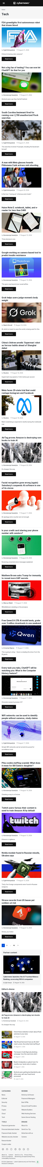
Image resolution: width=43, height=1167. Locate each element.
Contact (11, 1155)
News (3, 1095)
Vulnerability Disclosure (8, 1158)
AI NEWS (7, 972)
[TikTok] (19, 1149)
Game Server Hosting (28, 1117)
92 (14, 945)
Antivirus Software (28, 1095)
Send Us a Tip (26, 1129)
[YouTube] (11, 1149)
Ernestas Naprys (9, 648)
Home (3, 9)
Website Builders (27, 1110)
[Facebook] (7, 1149)
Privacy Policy (28, 1155)
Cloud (3, 1113)
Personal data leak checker (10, 1129)
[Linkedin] (15, 1149)
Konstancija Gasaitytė (11, 95)
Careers (24, 1137)
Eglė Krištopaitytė (9, 50)
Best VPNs (25, 1102)
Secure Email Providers (29, 1106)
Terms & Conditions (7, 1156)
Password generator (8, 1125)
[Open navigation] (4, 3)
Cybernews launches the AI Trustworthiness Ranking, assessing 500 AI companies (20, 978)
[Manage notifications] (37, 1162)
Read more (7, 59)
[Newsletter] (28, 1149)
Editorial (4, 1098)
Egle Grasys (8, 982)
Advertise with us (27, 1133)
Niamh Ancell (8, 325)
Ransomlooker (6, 1140)
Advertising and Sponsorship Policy (25, 1156)
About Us (25, 1125)
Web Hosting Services (29, 1113)
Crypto (4, 1110)
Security (4, 1102)
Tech (3, 1117)
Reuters (6, 373)
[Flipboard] (24, 1149)
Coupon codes (6, 1144)
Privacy (4, 1106)
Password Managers (28, 1098)
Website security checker (10, 1137)
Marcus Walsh (8, 603)
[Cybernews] (21, 3)
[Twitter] (3, 1149)
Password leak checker (9, 1133)
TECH (4, 1010)
